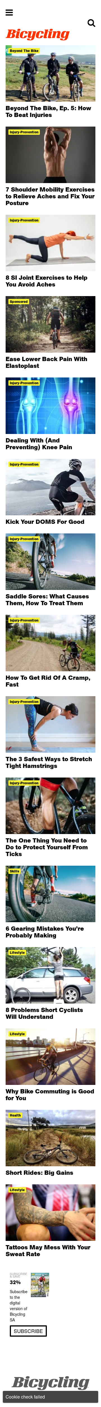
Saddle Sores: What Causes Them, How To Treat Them (47, 599)
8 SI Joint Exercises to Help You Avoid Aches (47, 281)
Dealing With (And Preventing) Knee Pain (39, 443)
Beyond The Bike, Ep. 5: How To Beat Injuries (48, 111)
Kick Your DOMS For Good (45, 521)
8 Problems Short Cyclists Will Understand (44, 1013)
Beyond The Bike (24, 51)
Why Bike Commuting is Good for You (50, 1094)
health (15, 1115)
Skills (14, 871)
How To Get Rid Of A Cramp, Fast (48, 681)
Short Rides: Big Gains (39, 1172)
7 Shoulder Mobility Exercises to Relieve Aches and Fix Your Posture (50, 196)
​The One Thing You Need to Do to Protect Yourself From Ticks (47, 847)
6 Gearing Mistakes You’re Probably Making (45, 932)
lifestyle (17, 952)
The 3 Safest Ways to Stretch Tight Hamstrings (49, 762)
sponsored (19, 301)
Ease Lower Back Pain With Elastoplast (46, 362)
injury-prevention (24, 132)
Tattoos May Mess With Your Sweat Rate (48, 1250)
